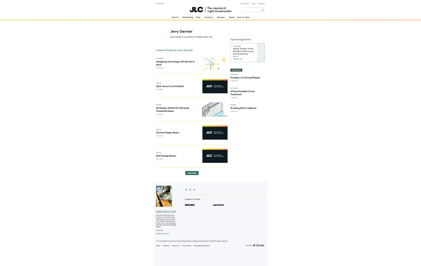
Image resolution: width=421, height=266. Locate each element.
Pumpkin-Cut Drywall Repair (245, 77)
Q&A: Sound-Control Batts (170, 86)
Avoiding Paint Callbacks (243, 108)
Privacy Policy (186, 246)
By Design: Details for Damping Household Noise (172, 109)
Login (254, 4)
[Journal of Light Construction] (210, 10)
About (158, 246)
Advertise (166, 246)
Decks (231, 17)
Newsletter (244, 4)
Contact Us (175, 246)
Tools (198, 17)
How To (175, 17)
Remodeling (188, 17)
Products (209, 17)
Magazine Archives (162, 233)
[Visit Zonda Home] (255, 245)
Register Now (238, 59)
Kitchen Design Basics (167, 132)
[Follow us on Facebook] (190, 189)
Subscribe (160, 4)
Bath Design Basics (166, 155)
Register (261, 4)
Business (221, 17)
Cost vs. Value (243, 17)
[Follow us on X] (186, 189)
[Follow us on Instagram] (194, 189)
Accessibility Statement (202, 246)
